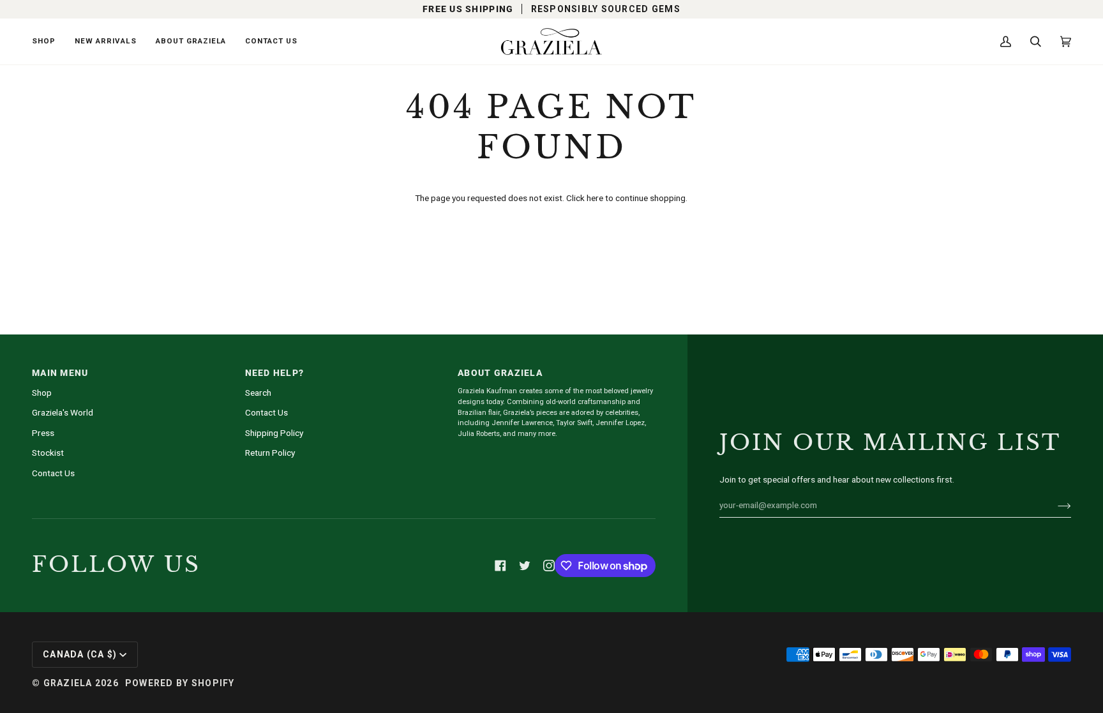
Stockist (48, 452)
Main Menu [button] (60, 373)
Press (43, 433)
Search (258, 392)
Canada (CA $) (80, 654)
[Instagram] (549, 565)
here (595, 198)
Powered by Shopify (180, 683)
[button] (48, 41)
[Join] (1054, 505)
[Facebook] (500, 565)
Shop (42, 392)
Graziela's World (62, 412)
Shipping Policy (274, 433)
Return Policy (270, 452)
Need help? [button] (274, 373)
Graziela (68, 683)
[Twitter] (524, 565)
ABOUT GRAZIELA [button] (500, 373)
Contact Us (53, 473)
